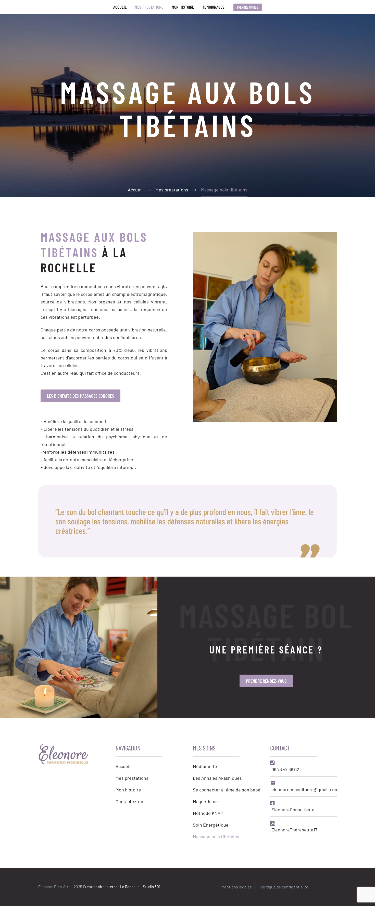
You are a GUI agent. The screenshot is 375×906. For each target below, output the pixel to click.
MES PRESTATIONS (149, 7)
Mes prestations (132, 778)
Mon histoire (128, 789)
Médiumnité (205, 766)
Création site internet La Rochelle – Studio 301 (121, 886)
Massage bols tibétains (216, 836)
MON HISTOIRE (183, 7)
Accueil (123, 766)
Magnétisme (205, 801)
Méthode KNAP (208, 813)
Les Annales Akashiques (217, 778)
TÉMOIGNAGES (213, 7)
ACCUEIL (120, 7)
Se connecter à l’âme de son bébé (226, 789)
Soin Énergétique (211, 825)
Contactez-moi (131, 801)
